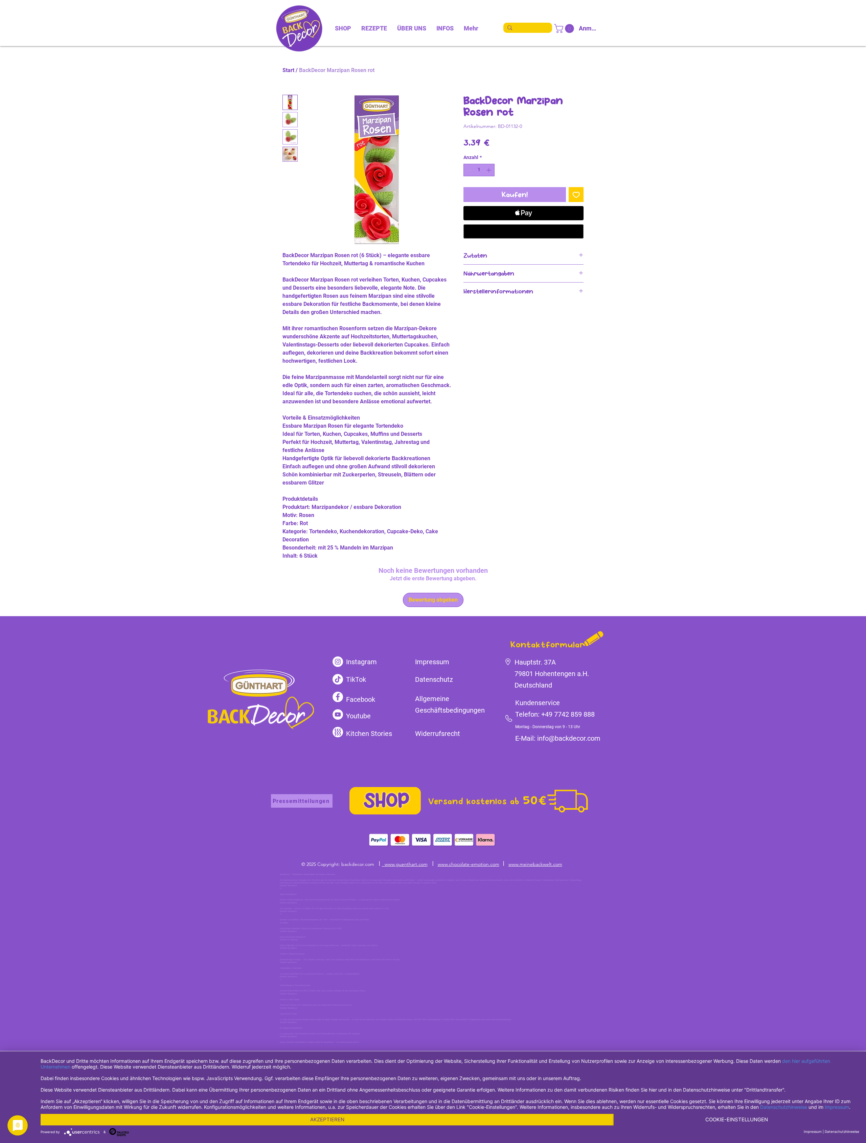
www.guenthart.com (405, 864)
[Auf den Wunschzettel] (576, 194)
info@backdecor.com (568, 738)
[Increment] (489, 170)
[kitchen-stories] (338, 732)
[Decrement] (468, 170)
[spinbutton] (479, 170)
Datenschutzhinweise (783, 1107)
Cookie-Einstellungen (736, 1119)
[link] (565, 28)
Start (288, 70)
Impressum (837, 1107)
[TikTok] (338, 679)
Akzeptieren (327, 1119)
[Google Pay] (523, 231)
